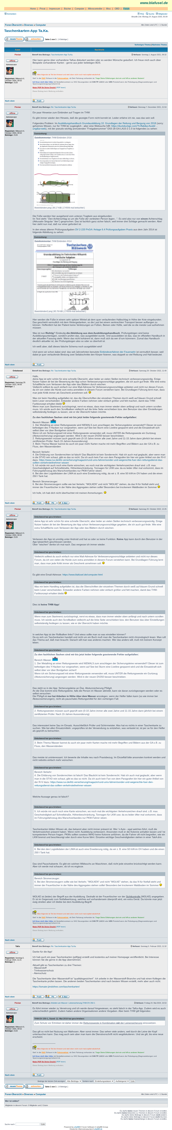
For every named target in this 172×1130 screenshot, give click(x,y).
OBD (117, 8)
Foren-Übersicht (13, 25)
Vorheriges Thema (142, 45)
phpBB (77, 1127)
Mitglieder (162, 14)
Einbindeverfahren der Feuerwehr (118, 351)
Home (33, 8)
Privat (42, 8)
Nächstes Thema (159, 45)
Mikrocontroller (95, 8)
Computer (79, 8)
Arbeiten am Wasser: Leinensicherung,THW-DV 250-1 (73, 1003)
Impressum (54, 8)
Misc (108, 8)
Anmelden (11, 14)
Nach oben (10, 101)
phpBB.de (98, 1129)
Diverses (28, 25)
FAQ (142, 14)
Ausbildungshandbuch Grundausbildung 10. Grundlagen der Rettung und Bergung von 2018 (107, 123)
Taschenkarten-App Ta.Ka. (26, 31)
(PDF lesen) (49, 87)
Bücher (67, 8)
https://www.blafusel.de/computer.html (82, 574)
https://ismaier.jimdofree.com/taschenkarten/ (56, 986)
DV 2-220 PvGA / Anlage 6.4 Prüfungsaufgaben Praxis (104, 229)
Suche (151, 14)
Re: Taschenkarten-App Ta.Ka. (63, 107)
